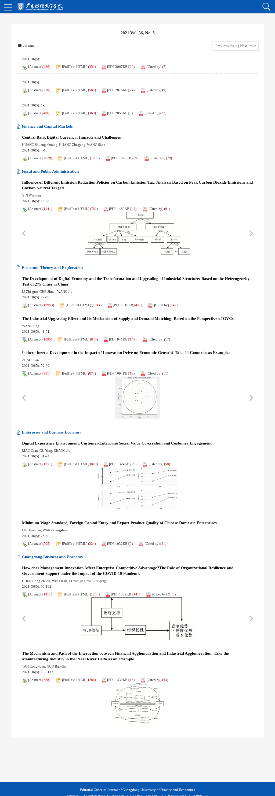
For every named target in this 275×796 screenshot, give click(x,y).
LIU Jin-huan (31, 530)
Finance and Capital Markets (47, 126)
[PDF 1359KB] (121, 594)
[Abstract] (35, 67)
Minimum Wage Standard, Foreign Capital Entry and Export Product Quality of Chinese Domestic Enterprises (119, 523)
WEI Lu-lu (59, 581)
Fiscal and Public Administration (50, 171)
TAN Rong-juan (33, 666)
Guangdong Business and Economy (52, 557)
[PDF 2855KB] (118, 113)
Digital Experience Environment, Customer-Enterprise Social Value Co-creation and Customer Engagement (117, 443)
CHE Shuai (47, 292)
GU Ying (45, 451)
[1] (137, 233)
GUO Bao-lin (56, 666)
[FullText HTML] (74, 67)
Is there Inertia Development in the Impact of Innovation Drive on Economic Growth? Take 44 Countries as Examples (126, 352)
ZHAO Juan (30, 360)
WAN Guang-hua (55, 530)
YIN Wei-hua (31, 195)
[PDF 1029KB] (121, 158)
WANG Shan (96, 145)
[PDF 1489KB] (120, 209)
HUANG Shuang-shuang (39, 145)
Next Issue (248, 46)
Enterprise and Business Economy (51, 432)
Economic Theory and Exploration (52, 267)
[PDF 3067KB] (118, 67)
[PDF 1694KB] (118, 373)
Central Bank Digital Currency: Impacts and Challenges (71, 137)
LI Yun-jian (77, 581)
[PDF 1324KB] (120, 464)
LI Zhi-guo (30, 292)
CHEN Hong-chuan (36, 581)
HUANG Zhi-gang (72, 145)
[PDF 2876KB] (118, 90)
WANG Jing (30, 326)
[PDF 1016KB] (123, 305)
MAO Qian (30, 451)
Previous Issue (225, 46)
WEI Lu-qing (96, 581)
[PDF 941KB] (119, 339)
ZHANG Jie (62, 451)
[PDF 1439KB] (118, 680)
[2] (137, 488)
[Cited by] (154, 67)
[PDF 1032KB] (118, 544)
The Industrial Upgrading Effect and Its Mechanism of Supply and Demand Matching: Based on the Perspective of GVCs (128, 318)
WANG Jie (64, 292)
